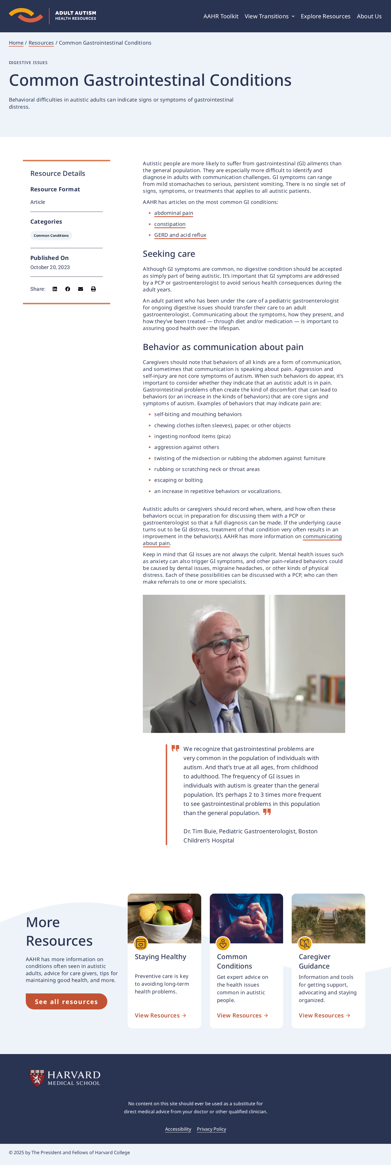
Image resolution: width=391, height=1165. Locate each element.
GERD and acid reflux (180, 234)
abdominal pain (173, 212)
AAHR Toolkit (221, 16)
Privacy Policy (211, 1129)
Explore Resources (326, 16)
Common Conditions (51, 235)
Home (16, 42)
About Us (369, 16)
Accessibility (178, 1129)
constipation (169, 223)
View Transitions (267, 16)
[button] (54, 289)
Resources (41, 42)
